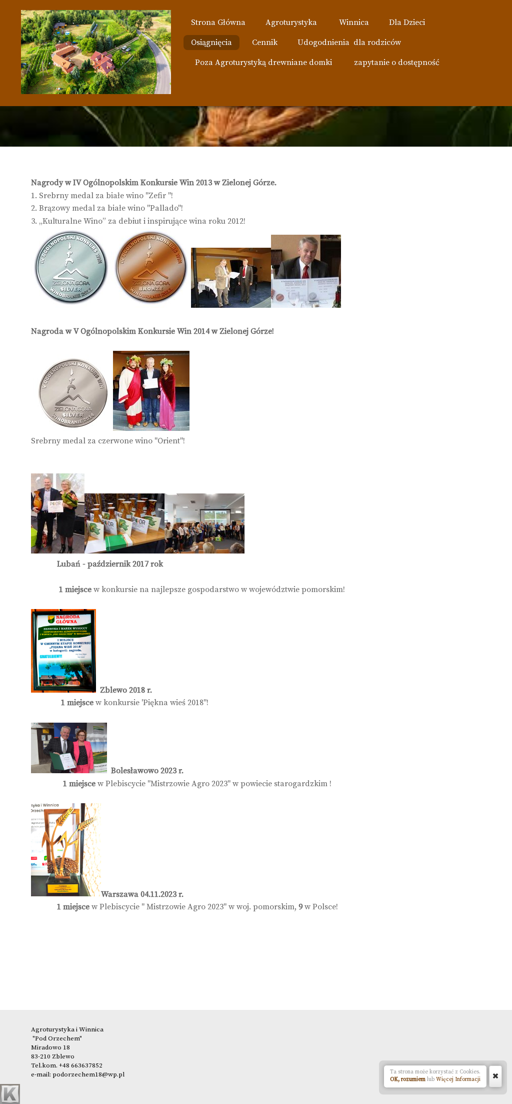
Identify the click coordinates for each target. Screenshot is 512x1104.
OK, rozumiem (408, 1079)
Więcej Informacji (458, 1079)
